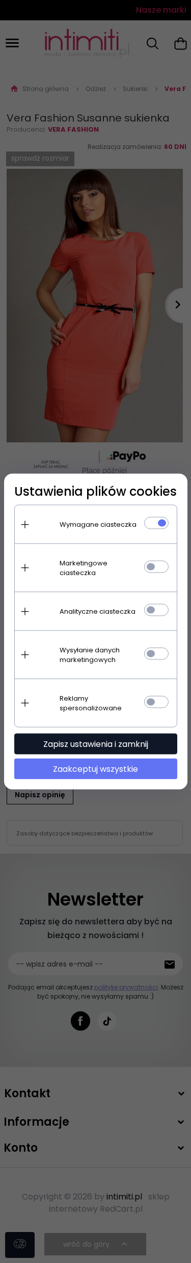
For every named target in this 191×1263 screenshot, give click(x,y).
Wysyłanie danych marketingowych (90, 655)
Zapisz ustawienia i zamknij (95, 744)
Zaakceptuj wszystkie (95, 769)
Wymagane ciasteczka (98, 524)
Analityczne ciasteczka (97, 611)
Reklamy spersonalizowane (91, 703)
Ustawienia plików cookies (95, 491)
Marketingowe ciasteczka (83, 568)
